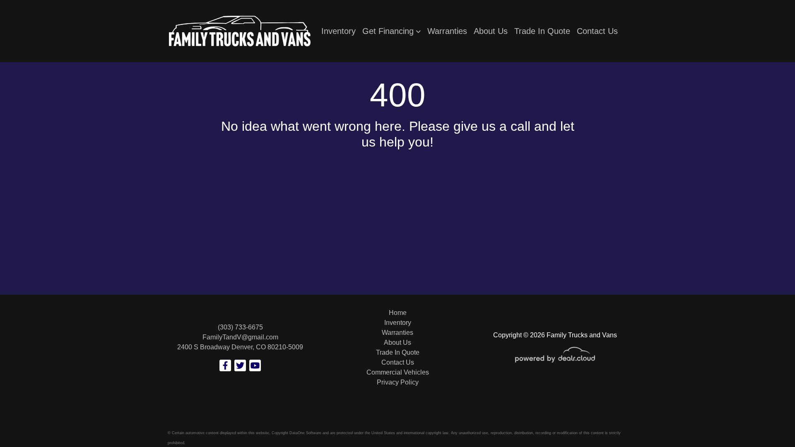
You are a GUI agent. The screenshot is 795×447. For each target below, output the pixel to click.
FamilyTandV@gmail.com (240, 337)
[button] (391, 31)
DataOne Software (305, 433)
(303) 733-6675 (240, 327)
